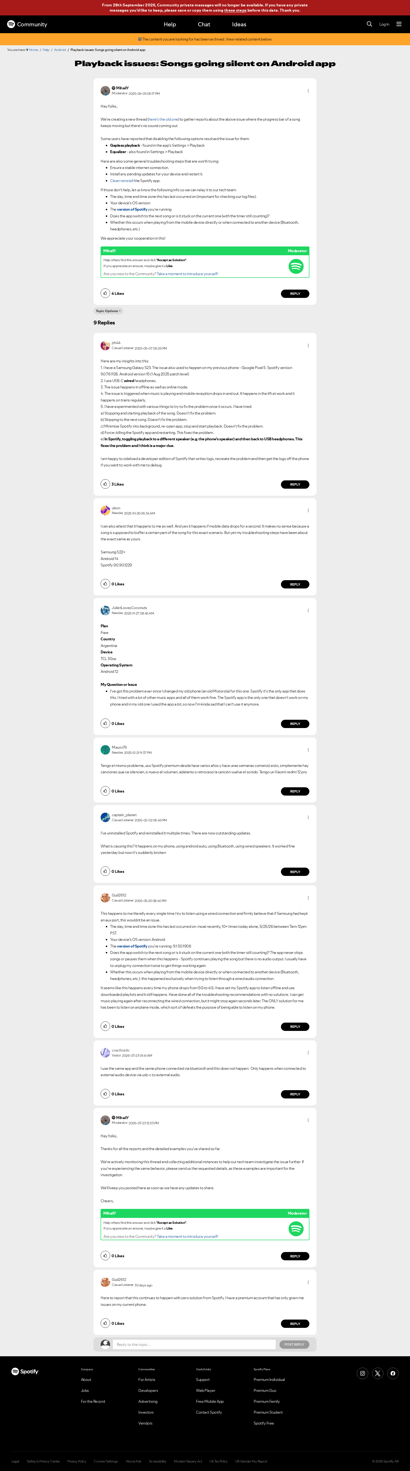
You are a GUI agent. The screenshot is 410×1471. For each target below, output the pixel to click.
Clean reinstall (122, 180)
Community (32, 24)
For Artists (146, 1379)
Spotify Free (264, 1423)
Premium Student (268, 1412)
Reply (295, 293)
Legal (15, 1461)
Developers (148, 1390)
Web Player (205, 1390)
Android (60, 49)
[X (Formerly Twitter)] (377, 1373)
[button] (308, 90)
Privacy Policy (76, 1461)
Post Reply (294, 1344)
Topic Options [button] (107, 311)
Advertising (148, 1401)
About (86, 1379)
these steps (235, 10)
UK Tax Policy (219, 1461)
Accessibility (158, 1461)
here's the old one (163, 119)
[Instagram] (362, 1373)
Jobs (85, 1390)
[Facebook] (393, 1373)
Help (170, 24)
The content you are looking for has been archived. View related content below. (207, 39)
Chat (204, 24)
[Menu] (399, 24)
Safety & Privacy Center (43, 1461)
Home (33, 49)
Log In (384, 24)
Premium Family (267, 1401)
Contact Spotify (209, 1412)
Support (203, 1379)
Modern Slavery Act (188, 1461)
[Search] (369, 24)
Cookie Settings (106, 1461)
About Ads (133, 1461)
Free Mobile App (210, 1401)
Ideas (239, 24)
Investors (146, 1412)
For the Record (93, 1401)
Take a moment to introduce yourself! (187, 273)
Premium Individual (269, 1379)
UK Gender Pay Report (251, 1461)
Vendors (145, 1423)
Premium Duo (265, 1390)
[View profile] (105, 90)
